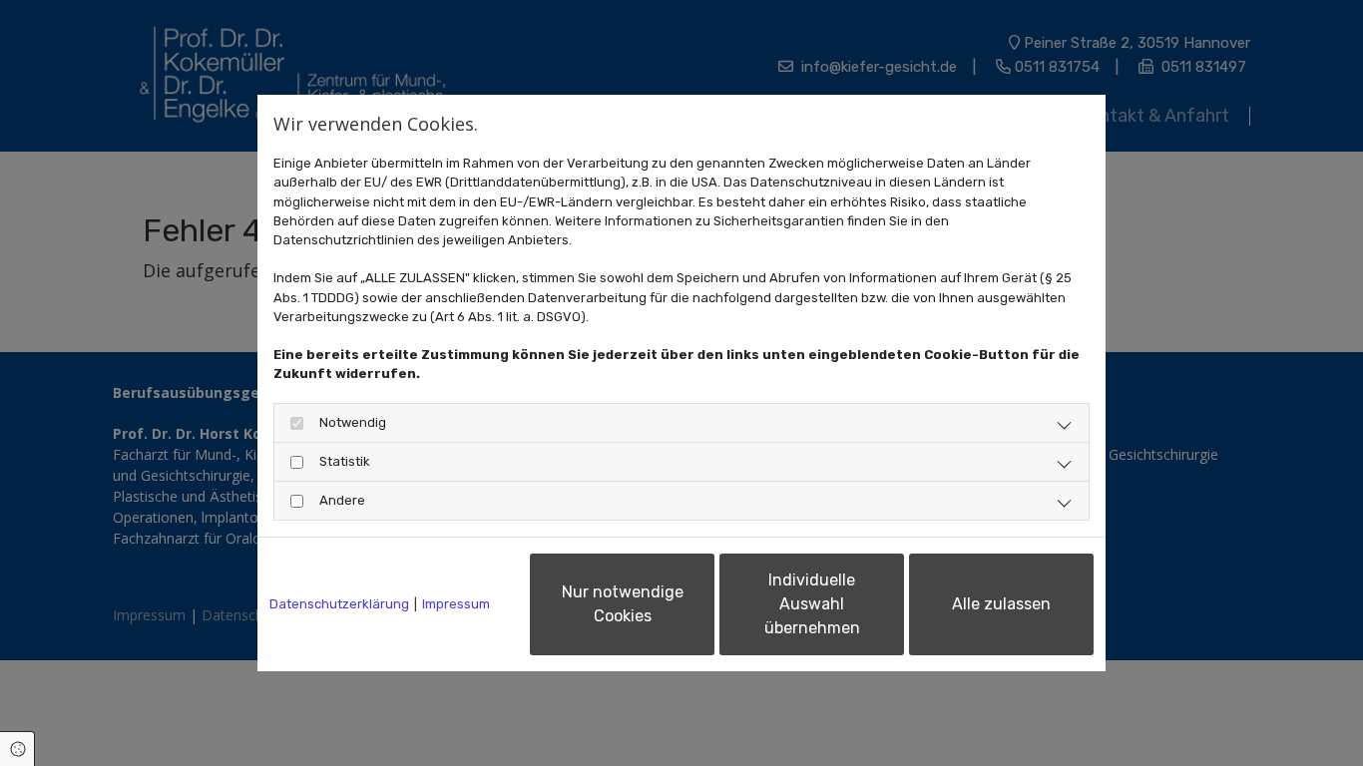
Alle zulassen (1001, 603)
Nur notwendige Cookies (622, 603)
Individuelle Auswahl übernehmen (812, 604)
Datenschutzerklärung (339, 603)
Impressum (456, 603)
